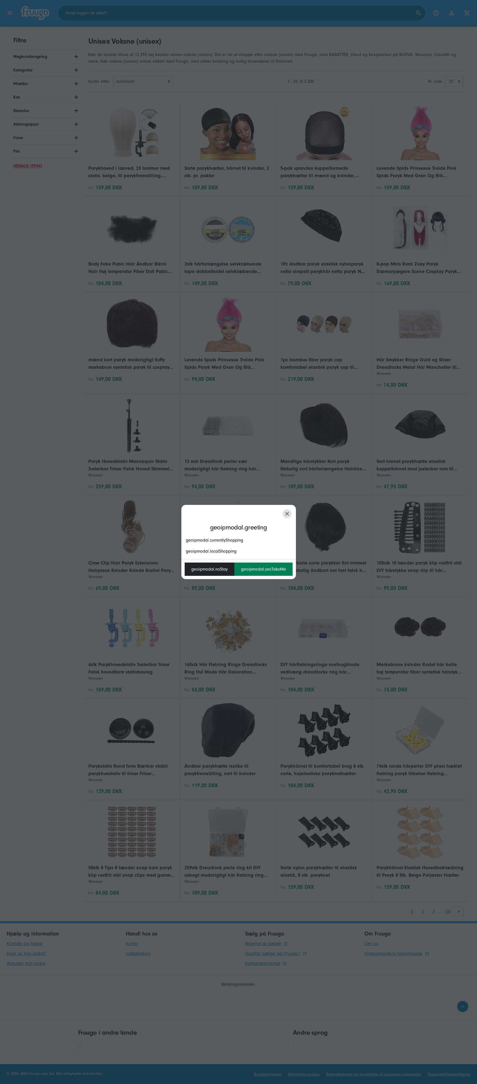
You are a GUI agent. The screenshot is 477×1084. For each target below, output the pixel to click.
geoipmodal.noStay (209, 569)
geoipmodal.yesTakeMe (263, 569)
